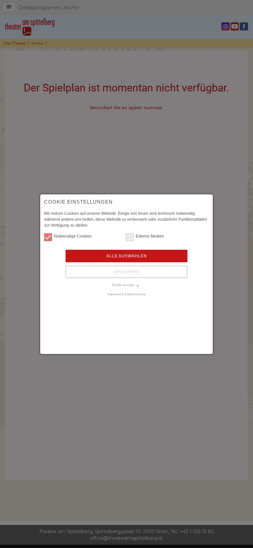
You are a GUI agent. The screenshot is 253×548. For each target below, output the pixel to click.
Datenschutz (136, 294)
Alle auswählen (126, 256)
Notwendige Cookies (73, 236)
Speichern (126, 272)
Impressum (115, 294)
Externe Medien (150, 236)
